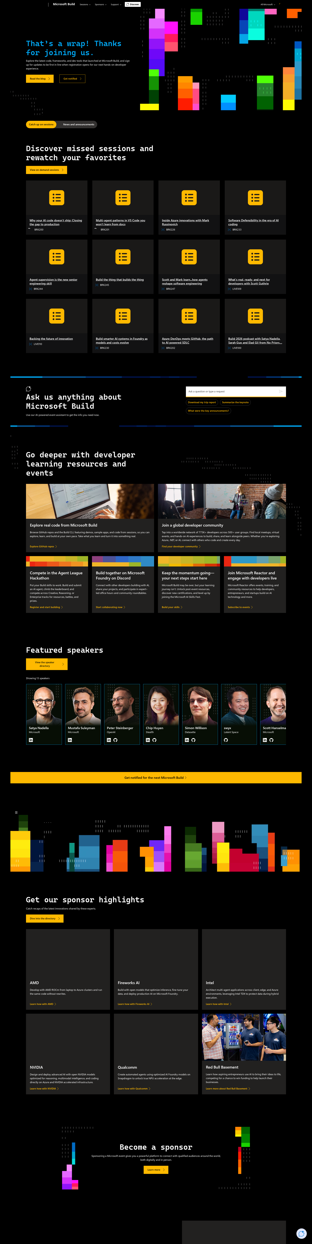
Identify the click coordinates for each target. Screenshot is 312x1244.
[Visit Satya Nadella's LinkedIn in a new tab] (31, 740)
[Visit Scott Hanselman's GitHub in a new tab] (271, 740)
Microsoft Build (64, 4)
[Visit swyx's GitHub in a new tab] (226, 740)
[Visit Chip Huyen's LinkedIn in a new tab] (148, 740)
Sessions (84, 4)
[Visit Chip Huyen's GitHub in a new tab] (154, 740)
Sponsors (99, 4)
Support (115, 4)
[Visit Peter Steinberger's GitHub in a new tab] (115, 740)
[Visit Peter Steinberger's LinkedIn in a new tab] (109, 740)
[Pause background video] (16, 812)
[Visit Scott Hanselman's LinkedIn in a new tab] (265, 740)
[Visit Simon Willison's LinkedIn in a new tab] (187, 740)
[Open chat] (301, 1233)
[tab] (41, 124)
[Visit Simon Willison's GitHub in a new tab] (193, 740)
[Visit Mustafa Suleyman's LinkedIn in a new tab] (70, 740)
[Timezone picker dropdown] (264, 4)
